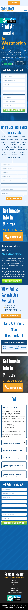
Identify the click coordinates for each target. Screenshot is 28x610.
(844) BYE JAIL (16, 237)
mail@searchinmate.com (15, 592)
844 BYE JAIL (14, 3)
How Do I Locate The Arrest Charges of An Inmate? (12, 475)
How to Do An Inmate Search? (13, 450)
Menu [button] (25, 9)
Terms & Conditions (8, 607)
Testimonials (14, 582)
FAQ (14, 584)
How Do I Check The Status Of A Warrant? (13, 466)
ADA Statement (20, 607)
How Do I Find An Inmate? (11, 443)
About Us (14, 580)
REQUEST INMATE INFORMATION (11, 281)
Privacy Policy (20, 605)
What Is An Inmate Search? (12, 408)
